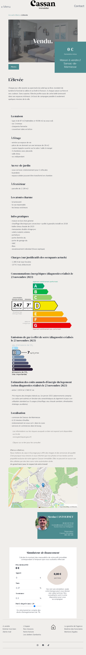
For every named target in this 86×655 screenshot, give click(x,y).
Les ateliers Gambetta (32, 635)
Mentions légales (70, 632)
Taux (18, 583)
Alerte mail (7, 632)
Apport (18, 573)
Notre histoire (28, 632)
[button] (43, 485)
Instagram (69, 527)
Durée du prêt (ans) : (25, 604)
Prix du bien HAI (22, 565)
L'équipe (26, 626)
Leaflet (61, 505)
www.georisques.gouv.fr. (22, 437)
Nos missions (28, 629)
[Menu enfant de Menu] (7, 6)
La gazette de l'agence (73, 626)
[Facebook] (43, 645)
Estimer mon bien (9, 629)
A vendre (6, 626)
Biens (18, 15)
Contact (79, 6)
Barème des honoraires (73, 629)
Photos (13, 67)
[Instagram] (37, 645)
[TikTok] (48, 645)
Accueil (11, 15)
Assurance (20, 593)
